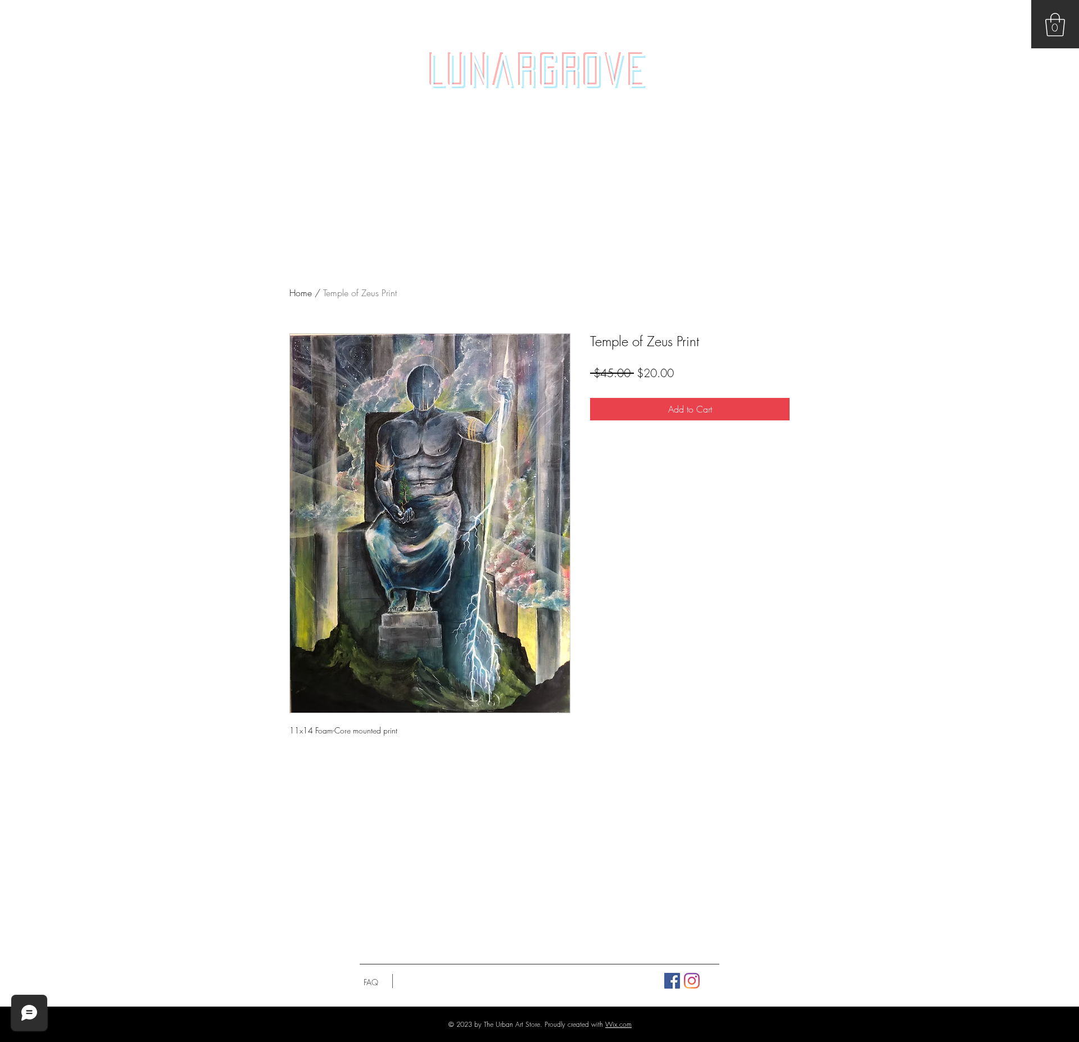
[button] (1055, 25)
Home (300, 293)
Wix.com (618, 1024)
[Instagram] (692, 981)
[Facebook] (672, 981)
